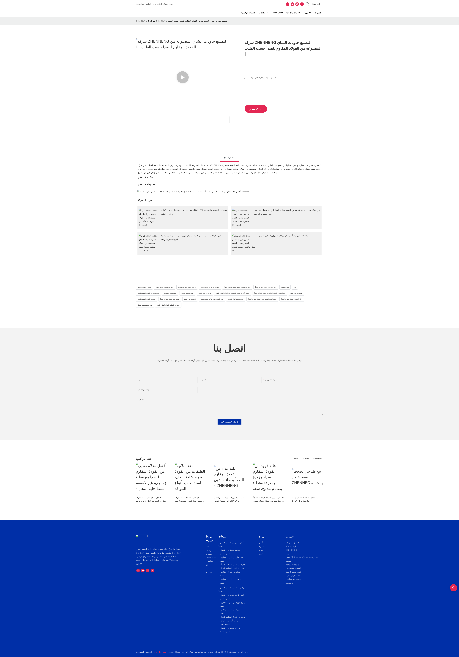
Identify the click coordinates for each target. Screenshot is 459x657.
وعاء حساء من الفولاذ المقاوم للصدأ (265, 287)
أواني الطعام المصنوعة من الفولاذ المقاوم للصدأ (262, 299)
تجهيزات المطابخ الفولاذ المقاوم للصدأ (168, 305)
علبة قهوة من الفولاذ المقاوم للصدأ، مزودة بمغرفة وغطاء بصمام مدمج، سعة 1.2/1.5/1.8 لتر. (268, 499)
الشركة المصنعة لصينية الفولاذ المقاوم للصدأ (237, 287)
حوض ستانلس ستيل (187, 293)
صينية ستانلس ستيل (296, 293)
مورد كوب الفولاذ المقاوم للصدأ (210, 287)
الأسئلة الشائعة (317, 458)
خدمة (296, 458)
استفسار (256, 108)
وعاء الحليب (285, 287)
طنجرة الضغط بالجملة (144, 287)
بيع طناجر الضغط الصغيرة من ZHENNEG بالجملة (305, 499)
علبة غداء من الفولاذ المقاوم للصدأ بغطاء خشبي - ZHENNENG (229, 499)
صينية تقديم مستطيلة (170, 293)
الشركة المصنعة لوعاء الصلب (164, 287)
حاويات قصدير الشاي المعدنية (187, 287)
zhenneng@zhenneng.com (305, 557)
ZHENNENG (141, 21)
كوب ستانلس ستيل (190, 299)
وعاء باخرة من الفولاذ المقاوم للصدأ (291, 299)
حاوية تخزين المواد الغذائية (235, 299)
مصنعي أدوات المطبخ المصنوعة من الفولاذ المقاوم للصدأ (232, 293)
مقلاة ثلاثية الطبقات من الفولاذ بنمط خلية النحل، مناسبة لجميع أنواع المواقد (188, 499)
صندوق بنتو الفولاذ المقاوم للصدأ (169, 299)
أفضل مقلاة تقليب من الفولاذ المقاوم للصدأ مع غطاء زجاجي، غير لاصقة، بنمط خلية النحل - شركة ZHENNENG (151, 499)
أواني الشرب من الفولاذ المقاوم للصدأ (212, 299)
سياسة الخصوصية (143, 652)
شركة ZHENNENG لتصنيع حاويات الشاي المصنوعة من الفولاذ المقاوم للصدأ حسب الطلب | (189, 21)
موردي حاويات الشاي (205, 293)
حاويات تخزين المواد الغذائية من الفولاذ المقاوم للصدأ (269, 293)
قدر (295, 287)
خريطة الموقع (160, 652)
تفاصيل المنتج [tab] (229, 157)
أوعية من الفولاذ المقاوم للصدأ (146, 299)
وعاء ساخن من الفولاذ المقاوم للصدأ (148, 293)
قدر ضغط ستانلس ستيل (145, 305)
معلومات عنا (305, 458)
